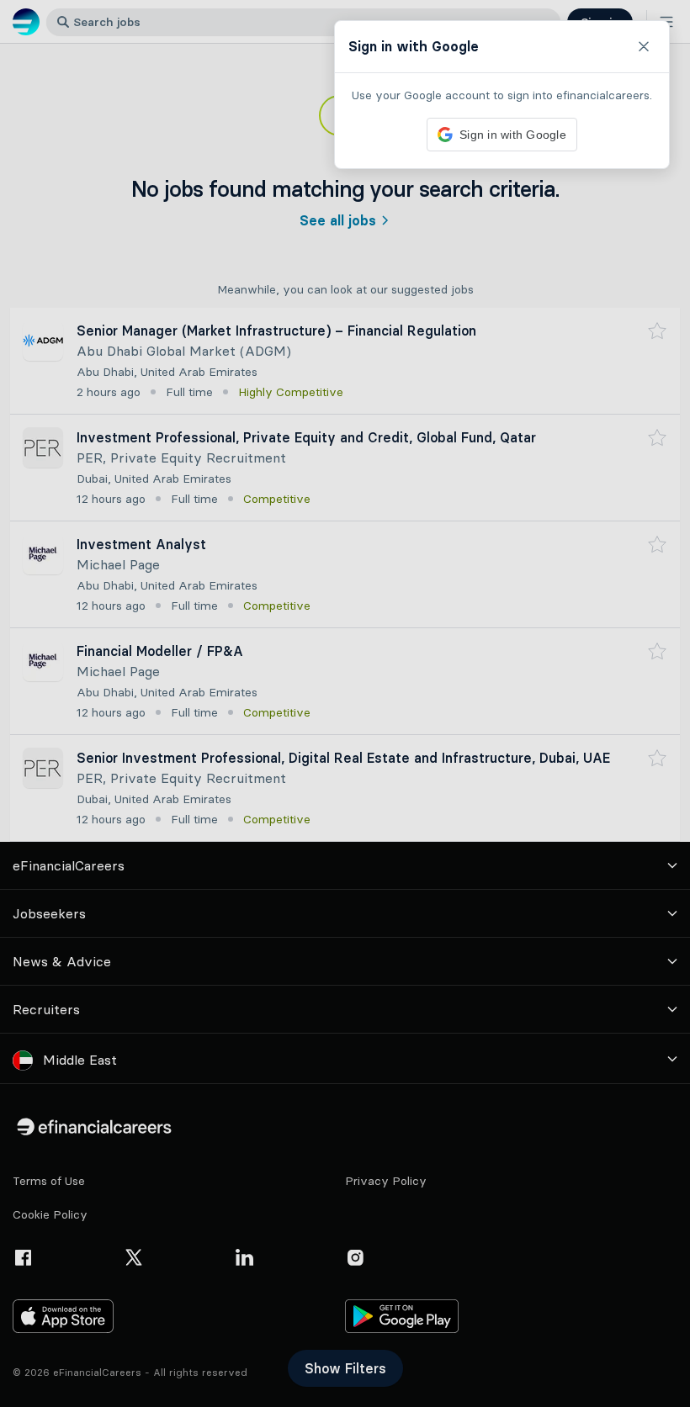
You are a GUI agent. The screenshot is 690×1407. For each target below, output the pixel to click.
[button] (345, 703)
